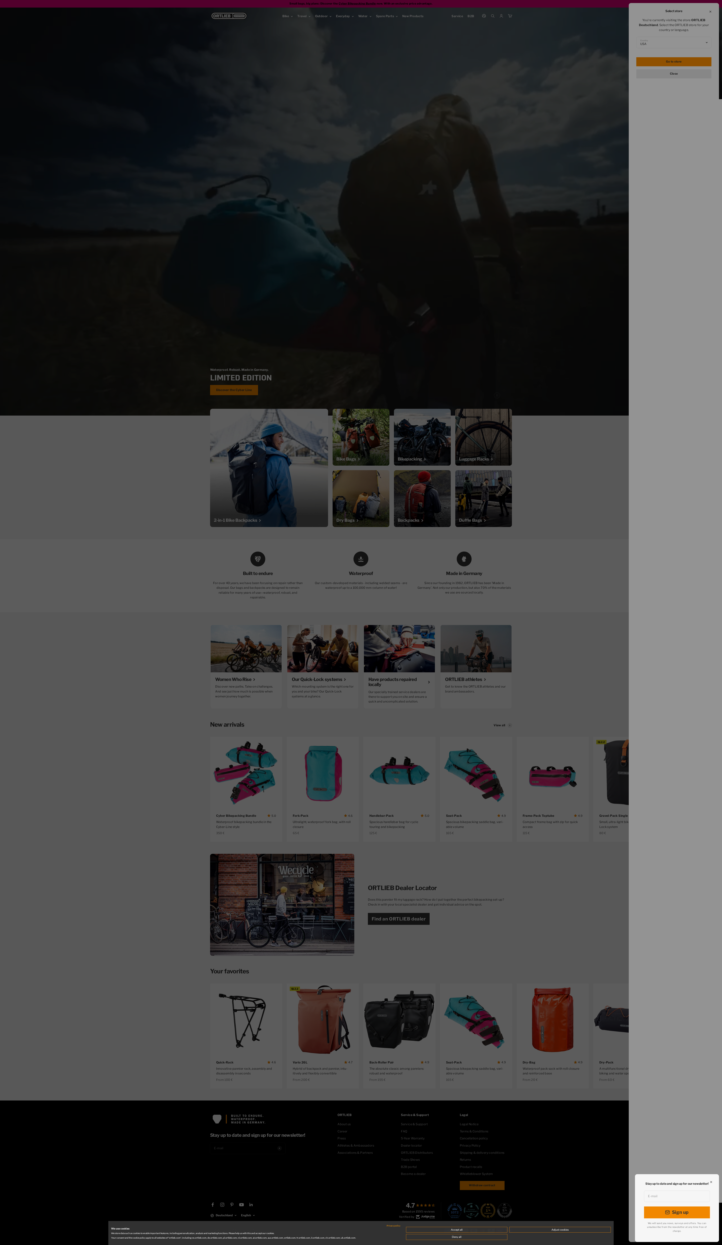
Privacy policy (393, 1225)
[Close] (711, 1182)
